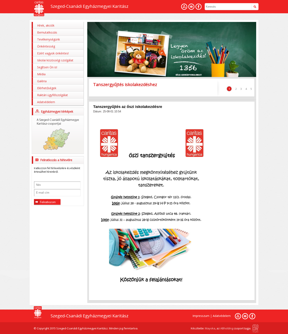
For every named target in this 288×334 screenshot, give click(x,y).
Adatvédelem (46, 102)
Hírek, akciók (45, 25)
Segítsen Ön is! (47, 67)
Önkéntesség (46, 46)
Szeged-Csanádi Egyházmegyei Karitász (89, 6)
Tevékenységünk (48, 39)
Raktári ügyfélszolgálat (52, 95)
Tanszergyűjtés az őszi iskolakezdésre (127, 107)
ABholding (226, 328)
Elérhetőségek (46, 88)
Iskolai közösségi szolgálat (55, 60)
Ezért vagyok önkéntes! (53, 53)
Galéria (42, 81)
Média (41, 74)
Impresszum (200, 316)
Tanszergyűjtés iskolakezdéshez (125, 84)
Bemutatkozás (47, 32)
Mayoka (210, 328)
